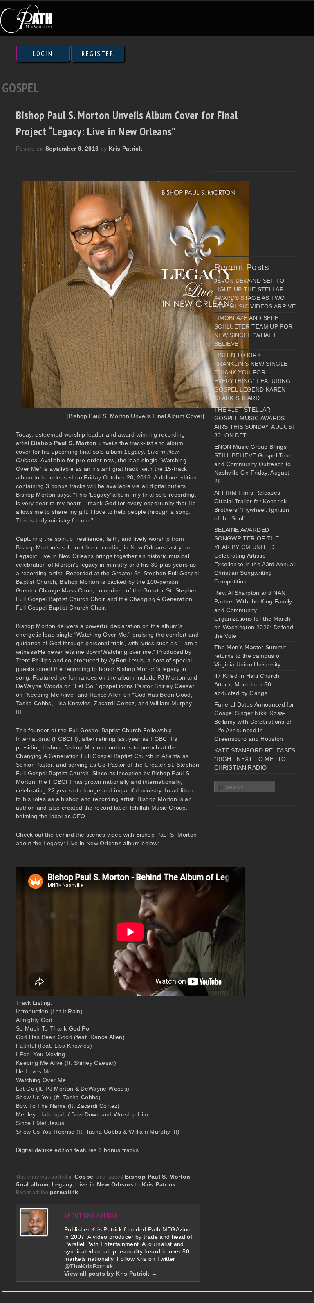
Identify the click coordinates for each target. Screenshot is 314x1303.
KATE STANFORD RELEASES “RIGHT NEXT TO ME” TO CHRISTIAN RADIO (255, 759)
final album (32, 1184)
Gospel (84, 1176)
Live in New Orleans (104, 1184)
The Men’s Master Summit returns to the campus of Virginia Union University (250, 656)
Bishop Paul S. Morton (157, 1176)
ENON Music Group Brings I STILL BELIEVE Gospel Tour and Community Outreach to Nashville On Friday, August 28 (252, 463)
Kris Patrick (125, 148)
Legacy (62, 1184)
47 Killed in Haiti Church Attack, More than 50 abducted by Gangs (247, 684)
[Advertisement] (264, 211)
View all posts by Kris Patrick (110, 1273)
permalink (64, 1192)
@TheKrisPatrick (88, 1266)
